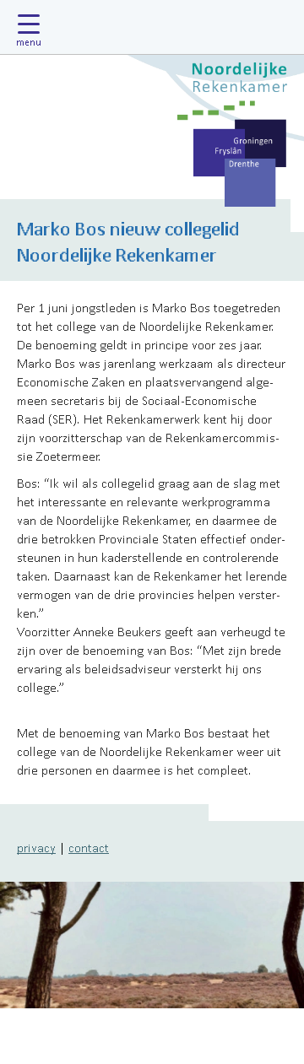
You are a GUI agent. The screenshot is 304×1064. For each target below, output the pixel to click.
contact (88, 847)
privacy (36, 847)
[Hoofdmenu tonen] (33, 27)
